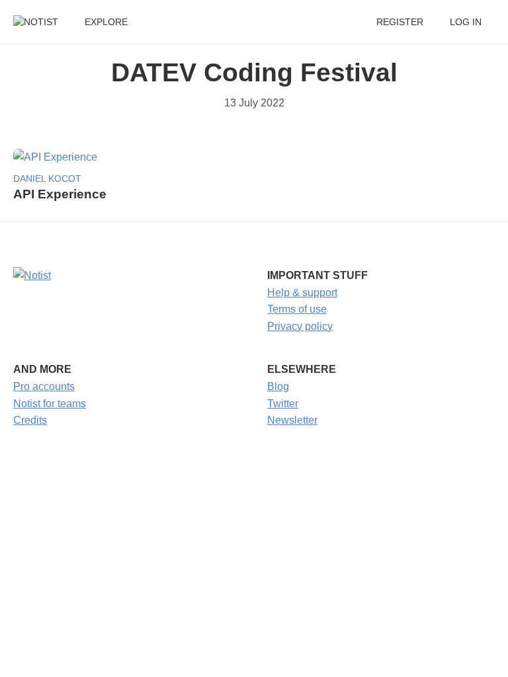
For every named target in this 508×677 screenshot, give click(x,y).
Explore (106, 22)
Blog (278, 386)
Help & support (302, 292)
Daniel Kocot (47, 179)
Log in (466, 22)
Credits (30, 420)
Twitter (282, 403)
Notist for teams (49, 403)
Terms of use (297, 309)
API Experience (59, 194)
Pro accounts (44, 386)
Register (399, 22)
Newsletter (292, 420)
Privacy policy (300, 326)
